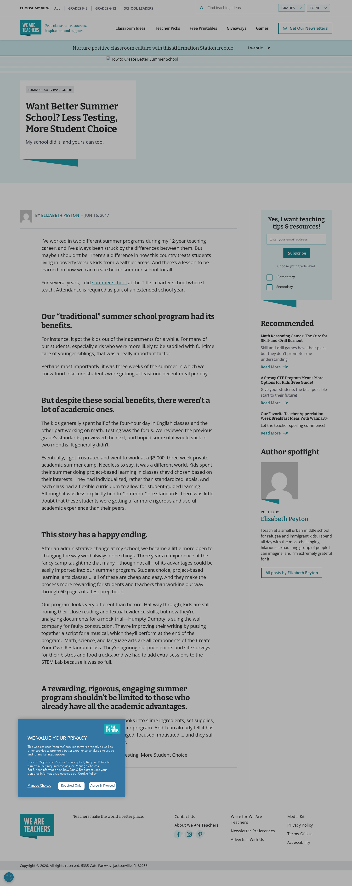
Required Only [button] (71, 785)
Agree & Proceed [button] (102, 785)
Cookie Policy (87, 773)
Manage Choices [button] (39, 785)
